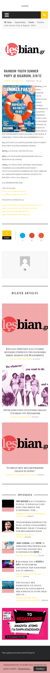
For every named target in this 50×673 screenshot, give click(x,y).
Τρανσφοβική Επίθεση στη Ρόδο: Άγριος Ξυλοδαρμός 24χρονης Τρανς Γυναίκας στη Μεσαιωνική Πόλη (31, 526)
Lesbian (25, 5)
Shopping (27, 598)
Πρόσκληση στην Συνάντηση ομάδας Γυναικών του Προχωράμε (25, 411)
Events (7, 81)
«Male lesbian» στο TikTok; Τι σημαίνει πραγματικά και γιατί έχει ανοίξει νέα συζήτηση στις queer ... (31, 547)
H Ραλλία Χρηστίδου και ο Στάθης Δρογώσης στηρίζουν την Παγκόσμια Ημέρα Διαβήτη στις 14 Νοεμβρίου (25, 352)
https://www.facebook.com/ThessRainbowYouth (19, 208)
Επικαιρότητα (22, 535)
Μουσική (27, 359)
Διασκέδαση (18, 81)
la (40, 81)
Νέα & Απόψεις (30, 556)
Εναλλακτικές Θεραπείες (34, 514)
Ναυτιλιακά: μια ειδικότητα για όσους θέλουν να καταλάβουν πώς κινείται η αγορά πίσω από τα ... (31, 588)
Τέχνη (18, 576)
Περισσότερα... (24, 669)
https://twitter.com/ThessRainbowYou (15, 211)
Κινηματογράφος (26, 475)
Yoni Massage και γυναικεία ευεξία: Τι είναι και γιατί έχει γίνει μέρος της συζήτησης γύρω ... (31, 506)
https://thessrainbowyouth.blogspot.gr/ (16, 215)
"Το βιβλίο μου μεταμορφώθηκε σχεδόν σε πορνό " (25, 469)
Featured (19, 514)
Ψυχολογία (21, 516)
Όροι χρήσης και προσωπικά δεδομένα (18, 652)
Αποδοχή (40, 669)
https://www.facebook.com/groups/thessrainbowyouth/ (21, 205)
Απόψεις (19, 556)
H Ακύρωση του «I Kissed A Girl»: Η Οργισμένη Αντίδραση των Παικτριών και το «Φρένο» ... (31, 566)
